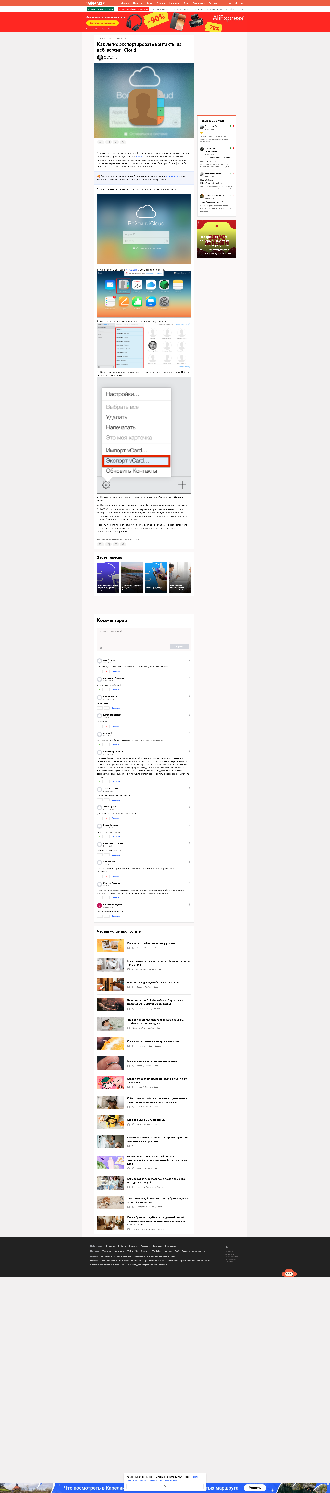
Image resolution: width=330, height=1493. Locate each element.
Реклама (133, 1246)
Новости (156, 1008)
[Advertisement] (144, 605)
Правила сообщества (154, 1260)
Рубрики (122, 1246)
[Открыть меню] (189, 659)
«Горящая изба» (147, 969)
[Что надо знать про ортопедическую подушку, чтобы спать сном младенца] (144, 1024)
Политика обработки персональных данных (154, 1256)
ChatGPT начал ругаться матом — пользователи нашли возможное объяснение (214, 139)
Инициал (168, 1251)
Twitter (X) (132, 1251)
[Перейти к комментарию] (217, 134)
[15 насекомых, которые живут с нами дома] (144, 1043)
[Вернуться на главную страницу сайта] (95, 3)
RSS (177, 1251)
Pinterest (145, 1251)
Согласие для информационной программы (147, 1264)
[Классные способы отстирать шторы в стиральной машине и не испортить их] (144, 1141)
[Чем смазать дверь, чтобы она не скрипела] (144, 984)
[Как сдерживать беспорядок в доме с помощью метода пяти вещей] (144, 1183)
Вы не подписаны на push (194, 1251)
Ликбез (148, 987)
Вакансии (157, 1246)
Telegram (106, 1251)
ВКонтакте (119, 1251)
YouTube (156, 1251)
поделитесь (171, 176)
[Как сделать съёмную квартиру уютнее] (144, 945)
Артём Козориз (110, 56)
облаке (139, 156)
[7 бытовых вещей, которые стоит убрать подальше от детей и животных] (144, 1202)
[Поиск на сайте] (230, 3)
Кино (148, 1008)
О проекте (110, 1246)
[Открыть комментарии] (133, 948)
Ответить (116, 671)
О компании (170, 1246)
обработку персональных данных (164, 1480)
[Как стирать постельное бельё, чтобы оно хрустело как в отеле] (144, 965)
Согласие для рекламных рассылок (107, 1264)
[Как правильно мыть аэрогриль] (144, 1122)
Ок (165, 1486)
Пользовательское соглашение (116, 1256)
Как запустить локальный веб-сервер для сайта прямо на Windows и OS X (216, 187)
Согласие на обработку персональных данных (188, 1260)
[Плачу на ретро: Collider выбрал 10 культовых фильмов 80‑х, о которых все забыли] (144, 1004)
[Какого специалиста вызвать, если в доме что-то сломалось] (144, 1083)
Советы (148, 948)
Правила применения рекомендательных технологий (115, 1260)
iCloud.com (131, 269)
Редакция (145, 1246)
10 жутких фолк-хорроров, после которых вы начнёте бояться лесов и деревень (215, 208)
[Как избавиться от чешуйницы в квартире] (144, 1063)
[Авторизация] (242, 3)
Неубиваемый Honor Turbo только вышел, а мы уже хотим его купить (215, 165)
